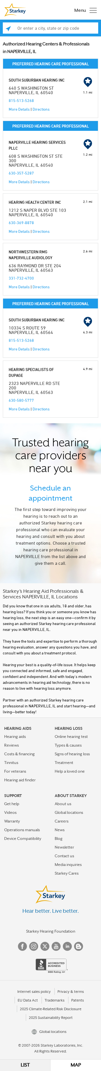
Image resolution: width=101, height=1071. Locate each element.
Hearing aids (15, 736)
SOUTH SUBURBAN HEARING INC (37, 80)
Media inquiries (68, 864)
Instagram (33, 946)
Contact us (64, 856)
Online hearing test (71, 736)
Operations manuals (22, 830)
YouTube (56, 946)
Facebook (22, 946)
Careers (61, 821)
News (60, 830)
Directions (41, 109)
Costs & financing (19, 754)
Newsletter (64, 847)
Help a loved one (70, 771)
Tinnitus (11, 762)
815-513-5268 (21, 100)
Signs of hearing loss (72, 754)
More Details (19, 109)
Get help (11, 803)
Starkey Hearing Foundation (50, 931)
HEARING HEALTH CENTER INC (35, 202)
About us (63, 803)
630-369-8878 (21, 222)
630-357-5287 (21, 173)
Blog (59, 838)
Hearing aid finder (20, 780)
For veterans (15, 771)
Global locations (69, 812)
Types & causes (68, 745)
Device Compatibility (22, 838)
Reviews (11, 745)
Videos (10, 812)
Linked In (67, 946)
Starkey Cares (67, 873)
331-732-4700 (21, 278)
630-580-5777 (21, 400)
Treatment (64, 762)
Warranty (12, 821)
